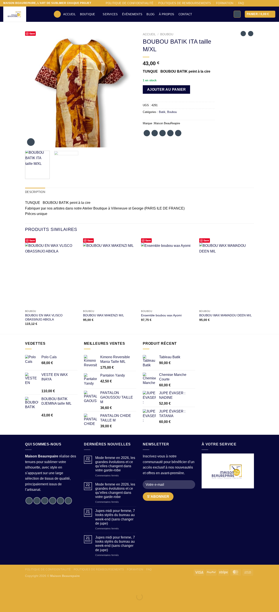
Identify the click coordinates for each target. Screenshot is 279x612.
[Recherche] (57, 14)
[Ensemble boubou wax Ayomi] (168, 275)
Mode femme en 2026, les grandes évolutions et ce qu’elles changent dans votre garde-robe (115, 464)
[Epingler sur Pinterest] (170, 133)
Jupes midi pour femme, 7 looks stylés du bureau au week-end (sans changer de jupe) (115, 517)
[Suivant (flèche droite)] (17, 604)
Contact (185, 14)
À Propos (166, 14)
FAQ (241, 3)
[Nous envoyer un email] (265, 3)
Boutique (87, 14)
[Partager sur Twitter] (154, 133)
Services (110, 14)
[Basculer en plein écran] (17, 586)
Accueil (69, 14)
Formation (224, 3)
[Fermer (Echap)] (42, 586)
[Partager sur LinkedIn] (178, 133)
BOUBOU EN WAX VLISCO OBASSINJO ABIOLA (44, 317)
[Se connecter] (237, 14)
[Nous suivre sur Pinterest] (269, 3)
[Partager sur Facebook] (146, 133)
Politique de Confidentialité (129, 3)
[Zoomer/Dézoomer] (4, 586)
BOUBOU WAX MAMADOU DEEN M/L (225, 315)
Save (32, 33)
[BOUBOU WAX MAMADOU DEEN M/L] (226, 275)
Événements (132, 14)
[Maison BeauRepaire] (25, 14)
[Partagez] (30, 586)
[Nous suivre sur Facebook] (248, 3)
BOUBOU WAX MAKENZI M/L (103, 315)
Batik (162, 112)
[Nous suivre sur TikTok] (257, 3)
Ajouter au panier (166, 89)
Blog (150, 14)
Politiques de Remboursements (184, 3)
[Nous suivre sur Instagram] (252, 3)
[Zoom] (31, 142)
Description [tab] (35, 192)
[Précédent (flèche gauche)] (4, 604)
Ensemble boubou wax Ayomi (161, 315)
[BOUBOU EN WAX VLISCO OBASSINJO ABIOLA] (52, 275)
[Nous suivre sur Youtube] (273, 3)
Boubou (166, 34)
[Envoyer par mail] (162, 133)
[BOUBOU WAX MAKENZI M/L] (110, 275)
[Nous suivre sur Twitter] (261, 3)
